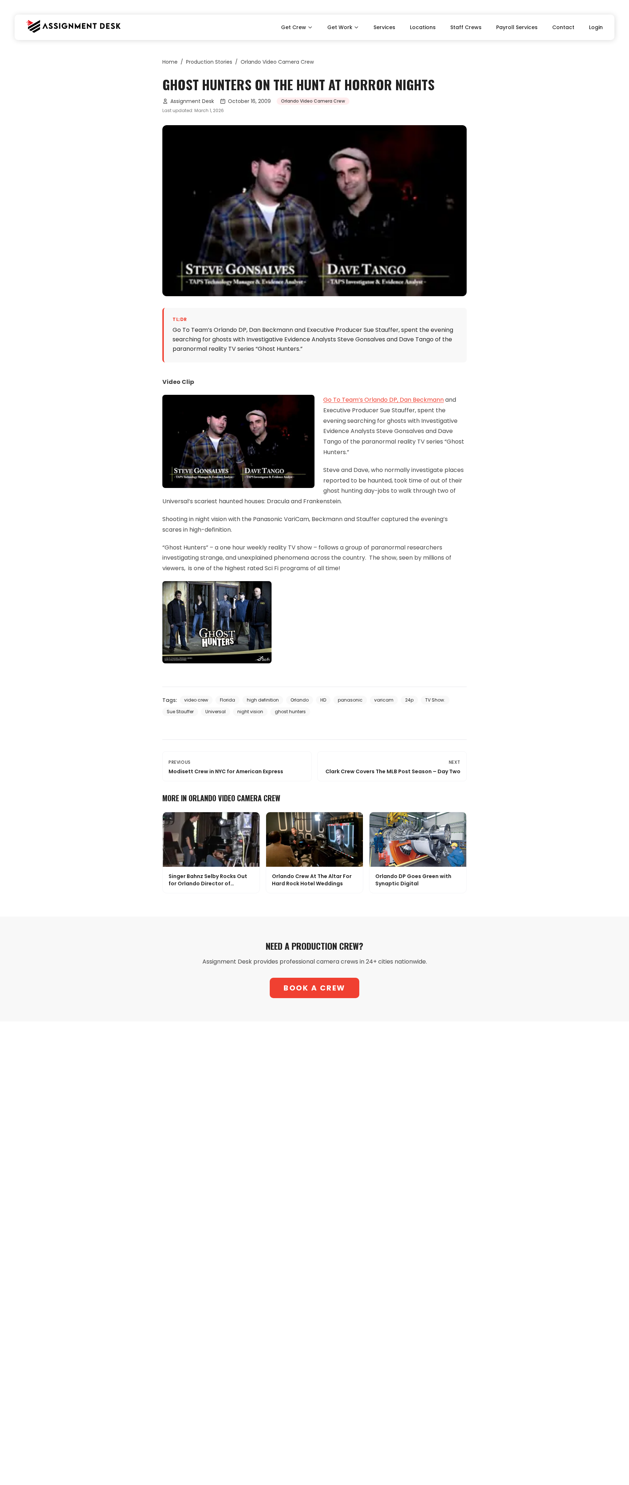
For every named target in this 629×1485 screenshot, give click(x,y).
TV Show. (435, 700)
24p (409, 700)
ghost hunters (290, 711)
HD (323, 700)
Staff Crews (466, 27)
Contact (563, 27)
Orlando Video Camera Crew (277, 61)
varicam (383, 700)
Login (596, 27)
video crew (196, 700)
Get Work (339, 27)
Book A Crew (314, 988)
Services (384, 27)
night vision (250, 711)
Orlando (299, 700)
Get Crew (293, 27)
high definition (263, 700)
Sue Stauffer (180, 711)
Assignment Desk (192, 101)
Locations (423, 27)
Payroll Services (517, 27)
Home (170, 61)
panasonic (350, 700)
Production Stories (209, 61)
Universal (215, 711)
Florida (227, 700)
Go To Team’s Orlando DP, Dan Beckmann (383, 400)
